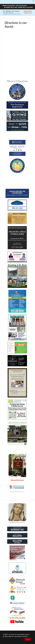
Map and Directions (17, 480)
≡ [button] (33, 1)
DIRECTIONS (27, 11)
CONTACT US (28, 13)
